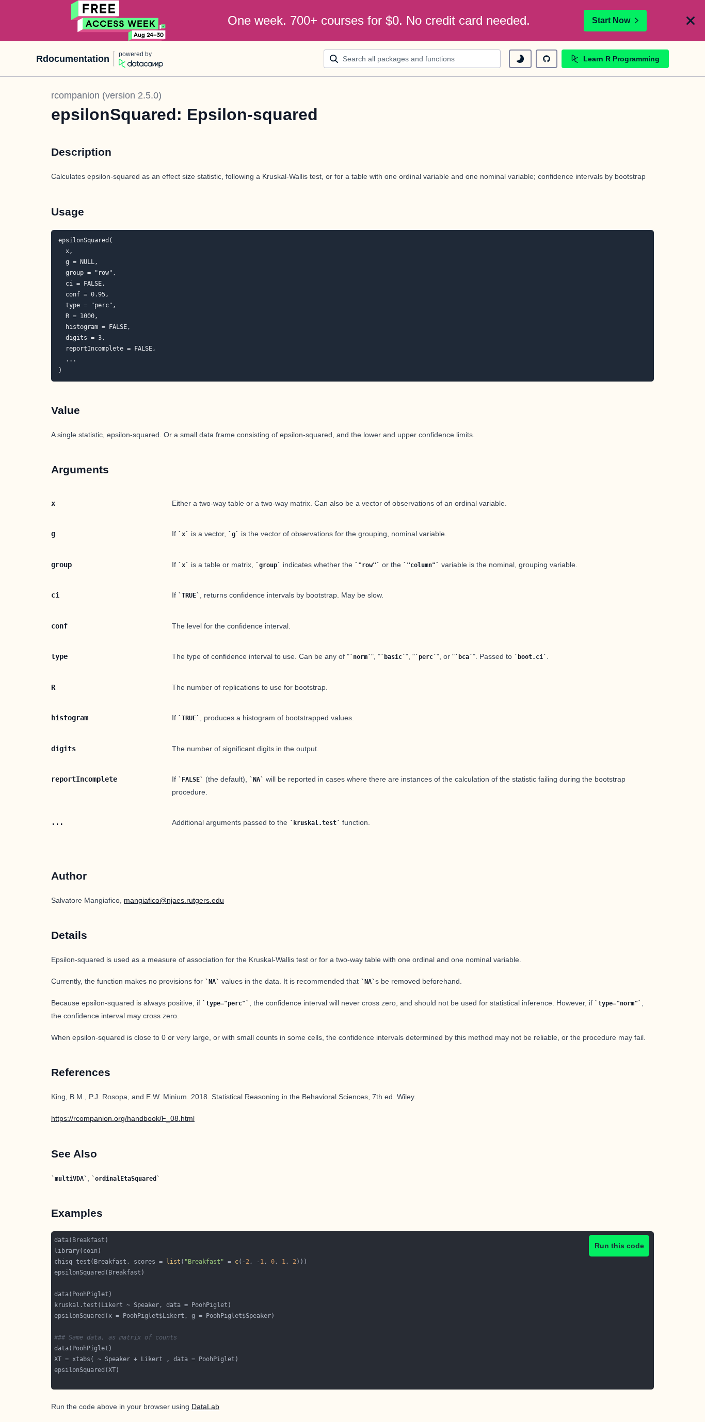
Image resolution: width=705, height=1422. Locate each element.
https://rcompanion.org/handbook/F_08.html (123, 1118)
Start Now (611, 20)
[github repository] (546, 58)
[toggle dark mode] (520, 58)
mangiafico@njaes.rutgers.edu (174, 900)
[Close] (690, 20)
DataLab (205, 1406)
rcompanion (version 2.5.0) (106, 95)
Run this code (619, 1246)
